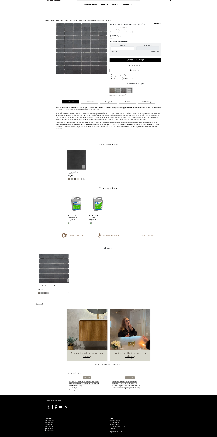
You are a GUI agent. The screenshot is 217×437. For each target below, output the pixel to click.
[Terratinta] (157, 24)
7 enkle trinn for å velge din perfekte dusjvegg (126, 388)
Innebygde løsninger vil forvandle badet (124, 381)
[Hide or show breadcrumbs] (110, 20)
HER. (121, 364)
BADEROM (104, 5)
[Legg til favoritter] (83, 167)
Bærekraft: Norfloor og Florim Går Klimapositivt (84, 383)
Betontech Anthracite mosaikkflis (46, 286)
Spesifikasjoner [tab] (89, 102)
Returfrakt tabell (114, 424)
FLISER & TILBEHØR (90, 5)
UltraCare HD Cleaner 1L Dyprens (95, 216)
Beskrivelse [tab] (70, 102)
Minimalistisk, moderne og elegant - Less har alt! (84, 381)
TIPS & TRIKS (130, 377)
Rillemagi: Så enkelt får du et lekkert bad (124, 383)
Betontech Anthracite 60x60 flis (73, 173)
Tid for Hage (73, 388)
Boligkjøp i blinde (74, 390)
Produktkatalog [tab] (146, 102)
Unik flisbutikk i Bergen (76, 385)
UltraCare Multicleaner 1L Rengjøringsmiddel (75, 216)
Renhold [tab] (127, 102)
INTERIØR (115, 5)
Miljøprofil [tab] (108, 102)
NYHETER (87, 377)
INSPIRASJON (127, 5)
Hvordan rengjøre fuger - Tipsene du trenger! (126, 385)
